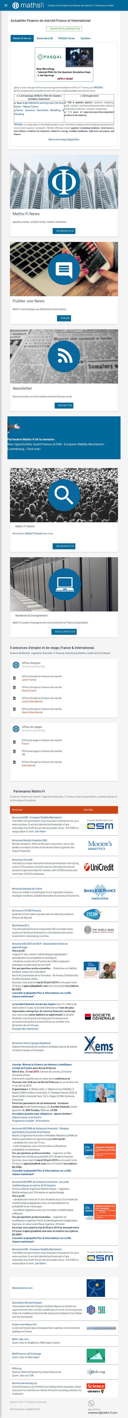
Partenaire (15, 439)
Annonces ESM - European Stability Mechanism (37, 817)
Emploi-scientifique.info (24, 1324)
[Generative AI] (45, 38)
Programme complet (23, 1120)
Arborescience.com (22, 1288)
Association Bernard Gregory (27, 1302)
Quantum (85, 38)
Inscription (65, 405)
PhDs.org (17, 1368)
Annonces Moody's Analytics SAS (29, 840)
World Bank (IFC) (20, 925)
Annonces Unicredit (22, 859)
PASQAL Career (66, 38)
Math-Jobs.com (20, 1339)
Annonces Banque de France (27, 888)
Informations (43, 1120)
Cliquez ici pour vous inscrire (27, 1117)
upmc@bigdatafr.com (36, 986)
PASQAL (98, 87)
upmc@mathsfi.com (35, 1163)
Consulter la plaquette (24, 993)
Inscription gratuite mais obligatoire (32, 1113)
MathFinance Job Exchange (26, 1353)
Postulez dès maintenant (25, 1028)
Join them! (40, 831)
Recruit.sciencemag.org (24, 1383)
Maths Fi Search (33, 533)
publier (65, 318)
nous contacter (65, 631)
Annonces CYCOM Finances (26, 910)
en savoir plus (65, 231)
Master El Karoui (22, 38)
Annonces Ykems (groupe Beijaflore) (31, 1043)
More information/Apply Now (64, 139)
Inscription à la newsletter (65, 29)
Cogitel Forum (33, 1409)
